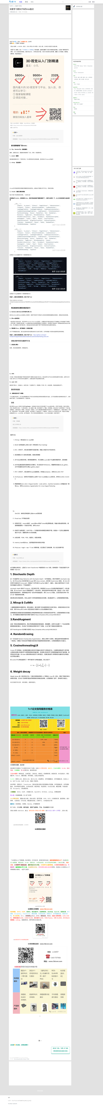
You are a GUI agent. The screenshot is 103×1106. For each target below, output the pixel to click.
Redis (83, 88)
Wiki (32, 2)
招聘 (81, 77)
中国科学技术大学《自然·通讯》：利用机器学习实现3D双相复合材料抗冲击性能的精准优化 (84, 204)
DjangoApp (89, 66)
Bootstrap (83, 92)
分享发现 (90, 77)
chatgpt (78, 84)
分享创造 (76, 79)
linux (75, 88)
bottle (76, 94)
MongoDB (79, 88)
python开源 (76, 66)
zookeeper (89, 90)
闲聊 (79, 77)
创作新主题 (79, 6)
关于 (9, 1097)
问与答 (75, 77)
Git (92, 92)
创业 (87, 77)
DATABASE (87, 88)
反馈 (75, 104)
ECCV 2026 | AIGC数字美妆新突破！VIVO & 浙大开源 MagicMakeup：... (84, 177)
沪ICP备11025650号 (12, 1103)
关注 (64, 6)
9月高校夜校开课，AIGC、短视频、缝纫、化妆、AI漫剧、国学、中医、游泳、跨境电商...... (84, 213)
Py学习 (11, 6)
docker (75, 72)
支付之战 (87, 79)
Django (81, 66)
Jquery (83, 94)
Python (85, 66)
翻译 (84, 77)
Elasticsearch (81, 72)
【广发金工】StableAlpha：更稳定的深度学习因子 (84, 191)
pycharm (76, 67)
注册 (89, 2)
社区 (20, 2)
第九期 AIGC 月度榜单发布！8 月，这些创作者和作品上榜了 (84, 208)
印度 (75, 113)
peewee (89, 92)
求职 (80, 79)
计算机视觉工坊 (13, 12)
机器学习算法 (77, 99)
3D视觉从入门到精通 (28, 49)
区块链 (82, 79)
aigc (75, 84)
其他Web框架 (79, 90)
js (86, 92)
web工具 (85, 90)
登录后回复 (40, 1091)
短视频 (75, 109)
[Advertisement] (83, 34)
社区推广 (81, 104)
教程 (26, 2)
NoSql (79, 92)
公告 (78, 104)
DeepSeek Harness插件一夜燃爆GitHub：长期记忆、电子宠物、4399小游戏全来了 (84, 181)
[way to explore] (12, 2)
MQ (80, 94)
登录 (93, 2)
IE (78, 94)
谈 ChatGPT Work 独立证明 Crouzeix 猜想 (84, 195)
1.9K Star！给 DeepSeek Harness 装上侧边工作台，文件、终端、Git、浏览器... (84, 172)
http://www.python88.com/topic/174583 (21, 1059)
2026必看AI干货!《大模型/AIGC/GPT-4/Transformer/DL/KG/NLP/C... (84, 199)
